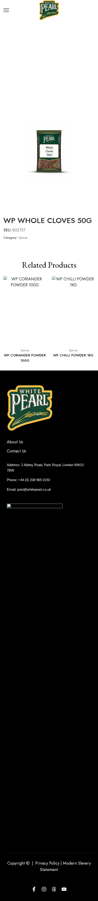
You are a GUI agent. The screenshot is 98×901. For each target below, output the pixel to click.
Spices (57, 42)
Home (40, 42)
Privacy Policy (47, 863)
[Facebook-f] (34, 889)
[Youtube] (64, 889)
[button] (9, 319)
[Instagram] (44, 889)
